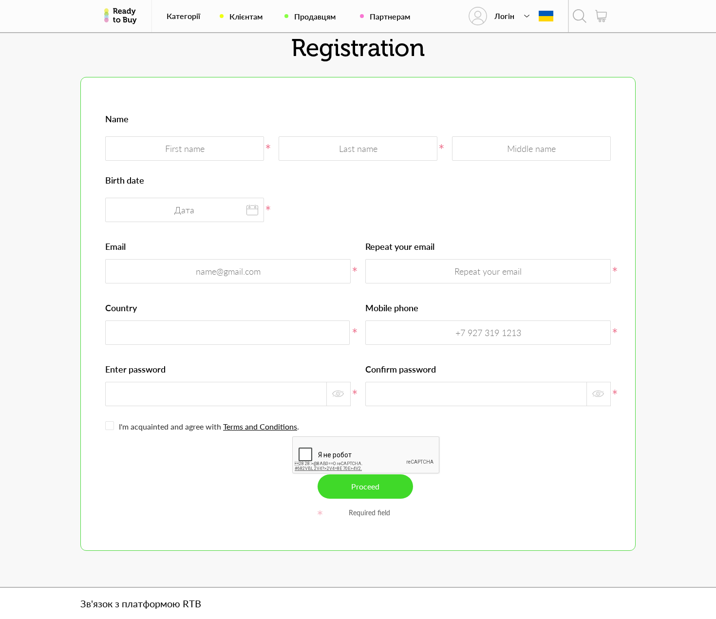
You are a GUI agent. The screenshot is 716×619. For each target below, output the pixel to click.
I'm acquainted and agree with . (209, 426)
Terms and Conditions (260, 426)
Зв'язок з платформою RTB (140, 603)
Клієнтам (246, 16)
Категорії (183, 16)
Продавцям (315, 16)
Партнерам (390, 16)
